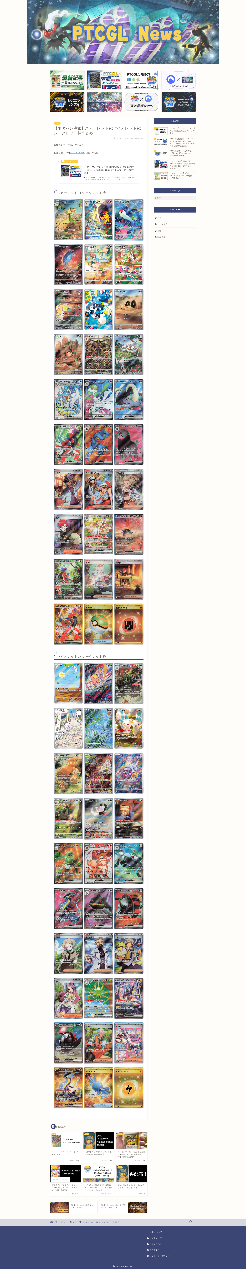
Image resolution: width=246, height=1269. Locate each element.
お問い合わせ (156, 1244)
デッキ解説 (162, 224)
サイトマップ (156, 1238)
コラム (57, 123)
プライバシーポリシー (160, 1256)
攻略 (159, 231)
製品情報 (161, 237)
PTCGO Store (77, 152)
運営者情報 (155, 1250)
